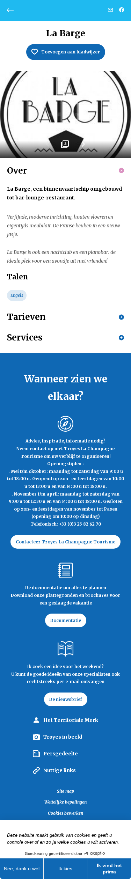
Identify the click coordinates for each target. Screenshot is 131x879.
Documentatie (65, 620)
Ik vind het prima (109, 868)
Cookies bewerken (65, 813)
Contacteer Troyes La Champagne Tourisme (65, 541)
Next (83, 147)
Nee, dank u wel (21, 868)
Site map (65, 791)
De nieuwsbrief (65, 699)
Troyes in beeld (62, 737)
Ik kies (65, 868)
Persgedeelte (60, 753)
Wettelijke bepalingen (65, 802)
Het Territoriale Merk (70, 720)
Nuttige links (59, 770)
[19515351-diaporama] (65, 114)
